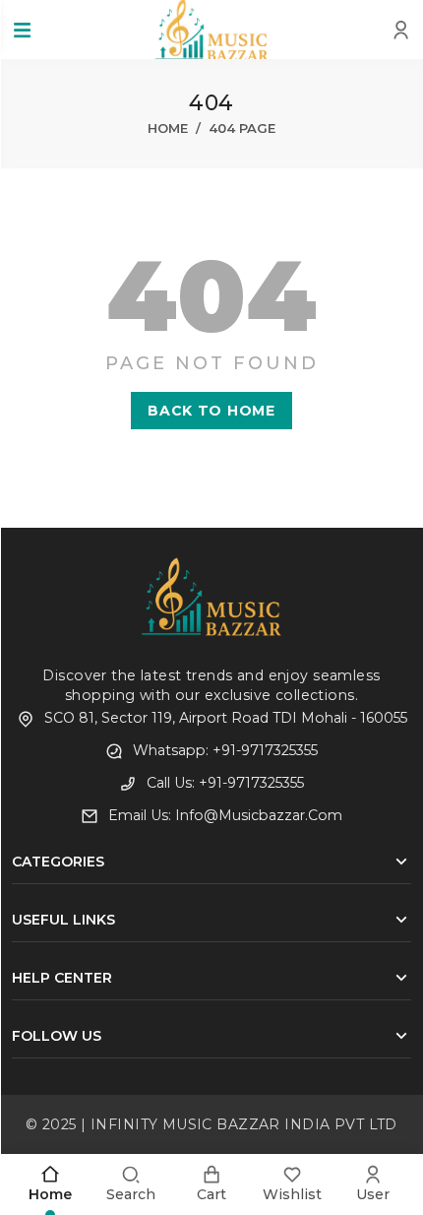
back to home (211, 410)
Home (168, 128)
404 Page (242, 128)
